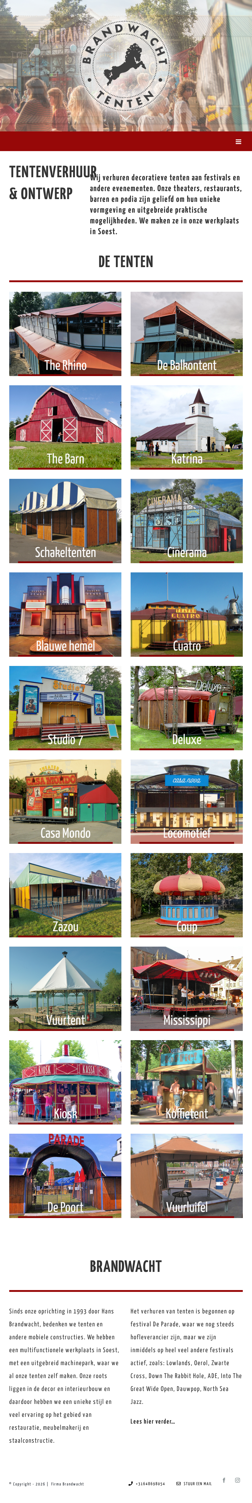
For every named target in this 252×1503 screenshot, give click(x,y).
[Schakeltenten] (65, 521)
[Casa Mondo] (65, 802)
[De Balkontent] (187, 334)
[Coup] (187, 895)
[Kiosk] (65, 1082)
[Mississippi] (187, 989)
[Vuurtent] (65, 989)
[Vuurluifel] (187, 1176)
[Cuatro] (187, 614)
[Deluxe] (187, 708)
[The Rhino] (65, 334)
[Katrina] (187, 427)
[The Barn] (65, 427)
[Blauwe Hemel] (65, 614)
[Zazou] (65, 895)
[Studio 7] (65, 708)
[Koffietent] (187, 1082)
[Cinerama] (187, 521)
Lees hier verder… (153, 1422)
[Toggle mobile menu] (239, 141)
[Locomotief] (187, 802)
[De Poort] (65, 1176)
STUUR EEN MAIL (196, 1484)
